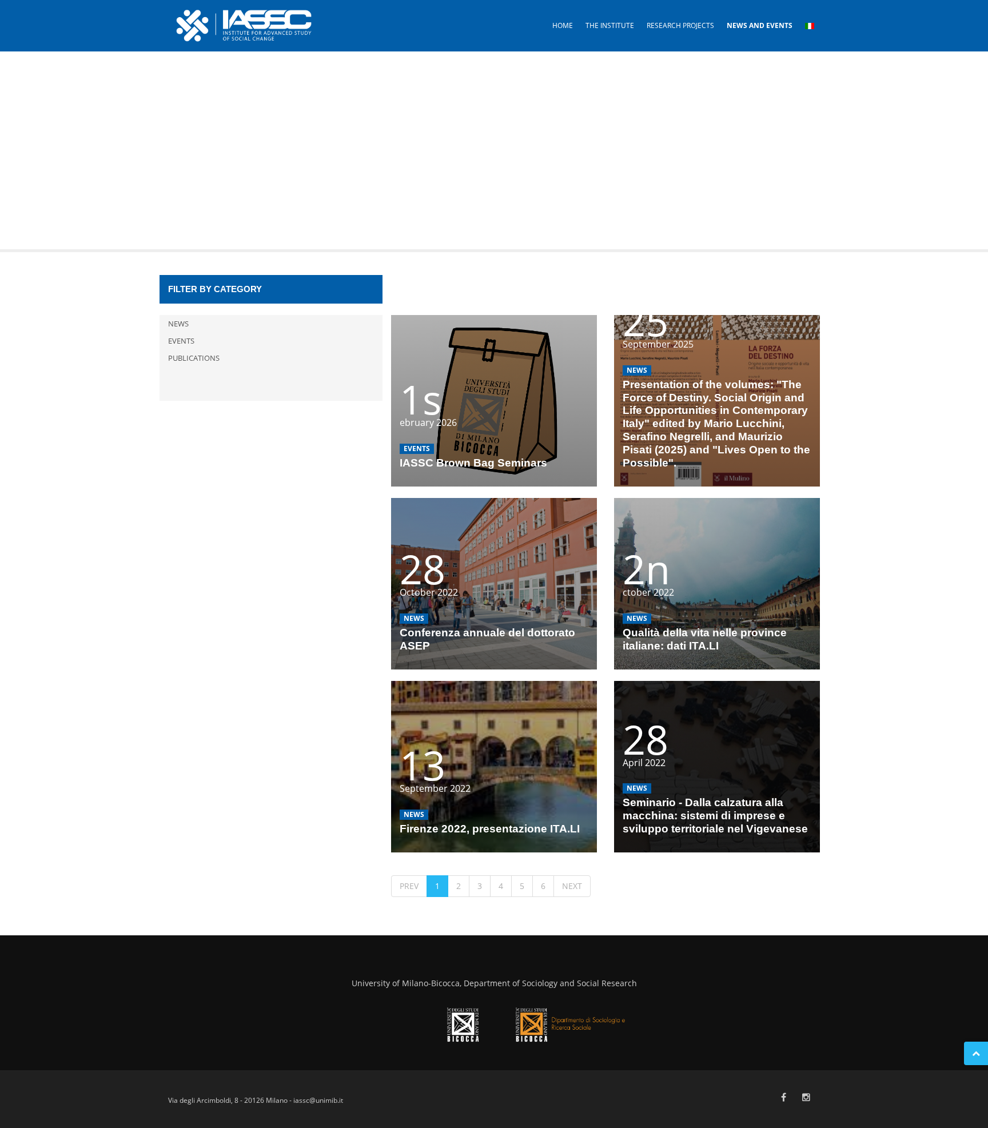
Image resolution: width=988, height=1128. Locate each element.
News (178, 323)
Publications (194, 358)
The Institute (609, 25)
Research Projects (680, 25)
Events (181, 341)
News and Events (759, 25)
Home (562, 25)
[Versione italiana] (809, 25)
